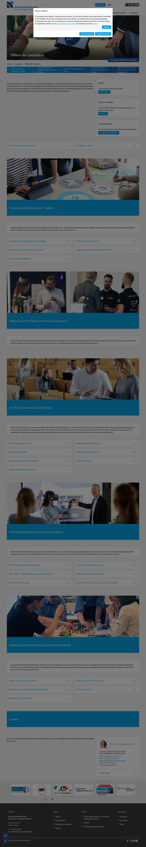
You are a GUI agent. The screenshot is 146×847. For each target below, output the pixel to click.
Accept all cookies (103, 34)
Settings (106, 27)
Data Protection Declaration (65, 23)
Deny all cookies (87, 34)
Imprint (95, 23)
